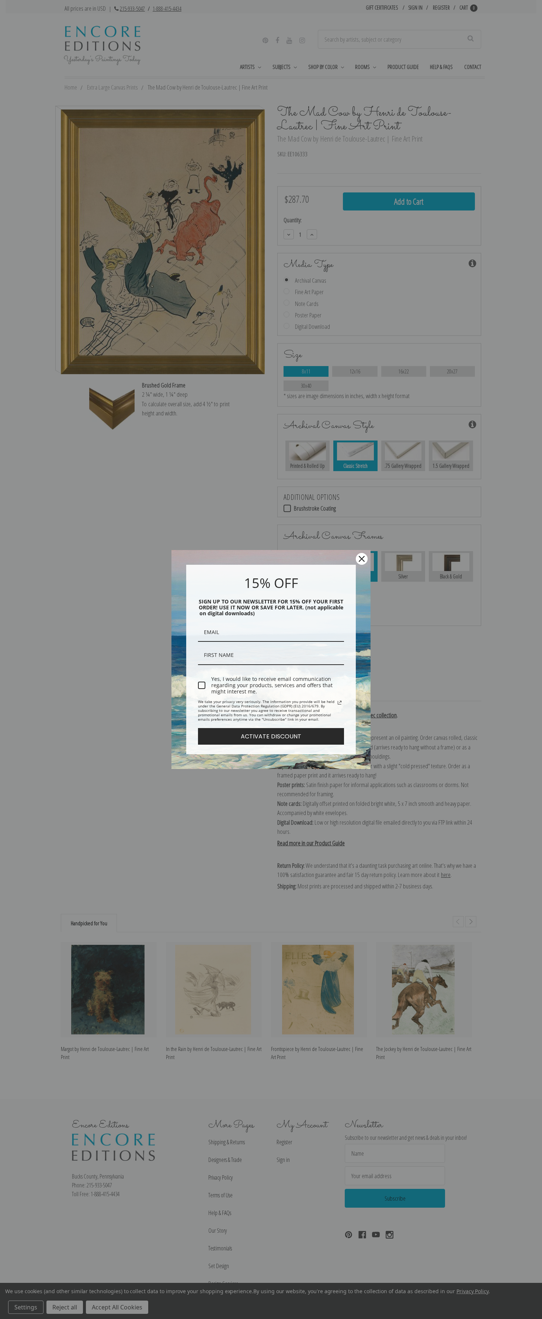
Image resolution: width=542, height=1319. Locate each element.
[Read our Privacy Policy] (339, 702)
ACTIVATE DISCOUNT (271, 736)
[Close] (362, 559)
